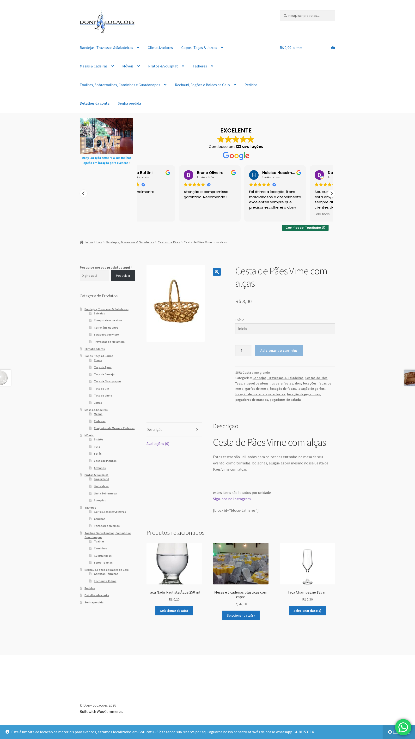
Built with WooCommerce (101, 711)
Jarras (98, 402)
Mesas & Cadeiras (94, 66)
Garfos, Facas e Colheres (110, 511)
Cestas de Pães (169, 242)
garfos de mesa (257, 388)
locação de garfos (311, 388)
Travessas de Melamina (109, 341)
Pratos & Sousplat (163, 66)
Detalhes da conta (95, 103)
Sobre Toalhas (103, 562)
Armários (100, 468)
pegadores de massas (251, 399)
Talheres (200, 66)
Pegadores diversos (107, 526)
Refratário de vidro (106, 327)
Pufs (97, 446)
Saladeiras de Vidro (106, 334)
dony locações (306, 383)
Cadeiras (99, 421)
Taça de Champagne (107, 381)
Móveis (128, 66)
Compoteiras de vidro (108, 320)
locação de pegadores (303, 394)
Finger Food (101, 479)
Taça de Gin (101, 388)
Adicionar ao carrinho (278, 350)
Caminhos (100, 548)
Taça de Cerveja (104, 374)
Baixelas (99, 313)
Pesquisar (123, 275)
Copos (98, 360)
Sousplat (100, 500)
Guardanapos (103, 555)
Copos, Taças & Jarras (199, 47)
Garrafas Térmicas (106, 574)
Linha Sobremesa (105, 493)
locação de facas (283, 388)
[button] (331, 193)
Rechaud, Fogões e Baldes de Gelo (202, 84)
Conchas (99, 519)
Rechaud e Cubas (105, 581)
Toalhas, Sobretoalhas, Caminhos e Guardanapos (120, 84)
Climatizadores (160, 47)
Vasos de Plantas (105, 461)
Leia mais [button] (282, 214)
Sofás (98, 453)
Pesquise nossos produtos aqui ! (106, 267)
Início (89, 242)
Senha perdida (129, 103)
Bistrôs (98, 439)
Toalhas (99, 541)
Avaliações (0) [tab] (157, 443)
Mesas (98, 414)
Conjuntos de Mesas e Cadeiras (114, 428)
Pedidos (250, 84)
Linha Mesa (101, 486)
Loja (99, 242)
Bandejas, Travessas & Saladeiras (106, 47)
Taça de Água (102, 367)
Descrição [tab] (154, 429)
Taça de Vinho (103, 395)
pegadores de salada (285, 399)
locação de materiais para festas (260, 394)
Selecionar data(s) (174, 610)
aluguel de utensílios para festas (268, 383)
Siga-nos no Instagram (232, 498)
